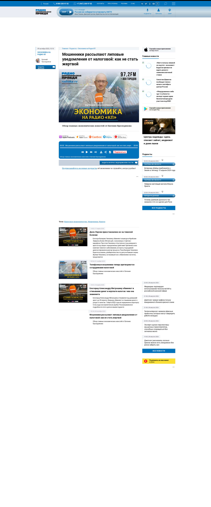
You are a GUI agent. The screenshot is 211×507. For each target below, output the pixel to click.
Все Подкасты (159, 208)
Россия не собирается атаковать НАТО (93, 12)
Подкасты (147, 13)
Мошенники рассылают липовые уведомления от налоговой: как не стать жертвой (100, 59)
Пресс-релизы (112, 3)
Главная (65, 48)
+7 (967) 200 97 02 (84, 4)
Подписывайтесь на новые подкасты (79, 168)
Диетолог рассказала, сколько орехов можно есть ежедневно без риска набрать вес (159, 342)
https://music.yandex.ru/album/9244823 (87, 136)
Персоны (159, 13)
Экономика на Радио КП (86, 48)
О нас (133, 3)
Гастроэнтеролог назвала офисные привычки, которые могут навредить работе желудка (159, 313)
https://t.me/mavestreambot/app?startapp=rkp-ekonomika (112, 136)
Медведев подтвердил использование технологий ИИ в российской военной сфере (157, 289)
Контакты (100, 3)
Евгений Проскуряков (46, 61)
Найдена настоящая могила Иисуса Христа (158, 185)
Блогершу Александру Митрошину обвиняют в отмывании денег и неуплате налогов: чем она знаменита (112, 291)
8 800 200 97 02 (62, 4)
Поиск (165, 3)
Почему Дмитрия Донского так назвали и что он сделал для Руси (158, 201)
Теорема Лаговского (152, 164)
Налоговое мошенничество (75, 221)
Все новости (159, 351)
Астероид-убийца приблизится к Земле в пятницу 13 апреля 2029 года (159, 169)
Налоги (102, 221)
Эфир (170, 13)
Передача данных (151, 196)
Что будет (81, 10)
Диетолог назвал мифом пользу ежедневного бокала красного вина (159, 301)
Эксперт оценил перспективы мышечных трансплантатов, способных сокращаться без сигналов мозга (156, 328)
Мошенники (93, 221)
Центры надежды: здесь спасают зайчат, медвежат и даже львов (158, 140)
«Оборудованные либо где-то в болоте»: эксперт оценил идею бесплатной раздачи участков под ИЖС (165, 96)
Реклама (124, 3)
